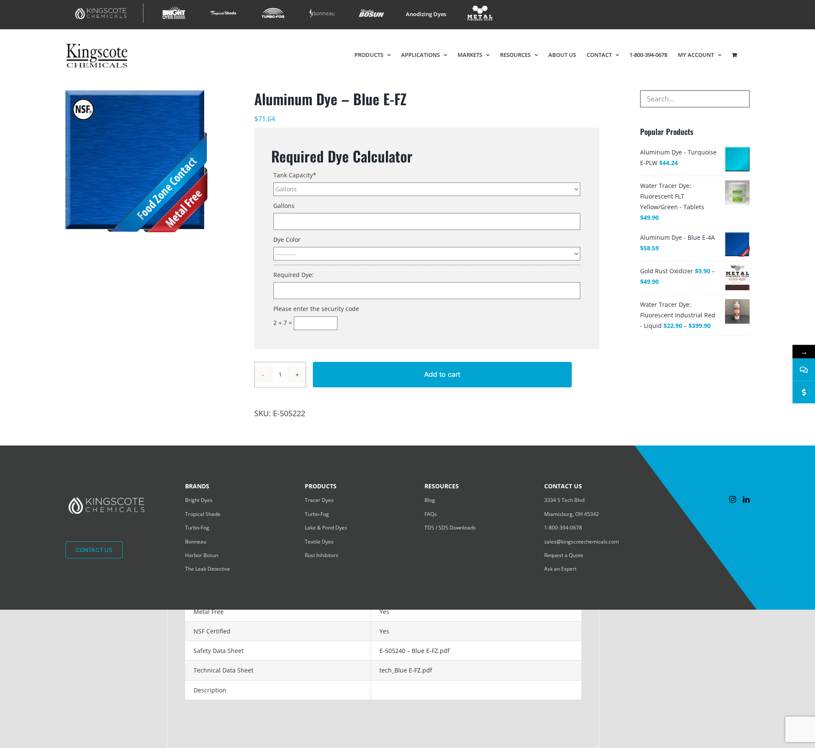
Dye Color (287, 239)
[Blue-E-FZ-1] (145, 161)
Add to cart (442, 374)
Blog (429, 500)
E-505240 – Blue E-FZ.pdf (414, 651)
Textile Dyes (319, 541)
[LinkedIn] (746, 499)
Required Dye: (293, 275)
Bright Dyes (199, 500)
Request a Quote (563, 555)
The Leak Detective (207, 568)
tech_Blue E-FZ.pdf (405, 670)
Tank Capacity (294, 175)
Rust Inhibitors (321, 555)
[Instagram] (732, 499)
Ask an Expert (560, 568)
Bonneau (195, 541)
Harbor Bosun (201, 555)
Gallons (284, 206)
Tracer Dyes (319, 500)
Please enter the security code (316, 309)
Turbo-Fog (197, 527)
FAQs (430, 514)
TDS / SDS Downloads (450, 527)
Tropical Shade (202, 514)
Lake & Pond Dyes (326, 527)
